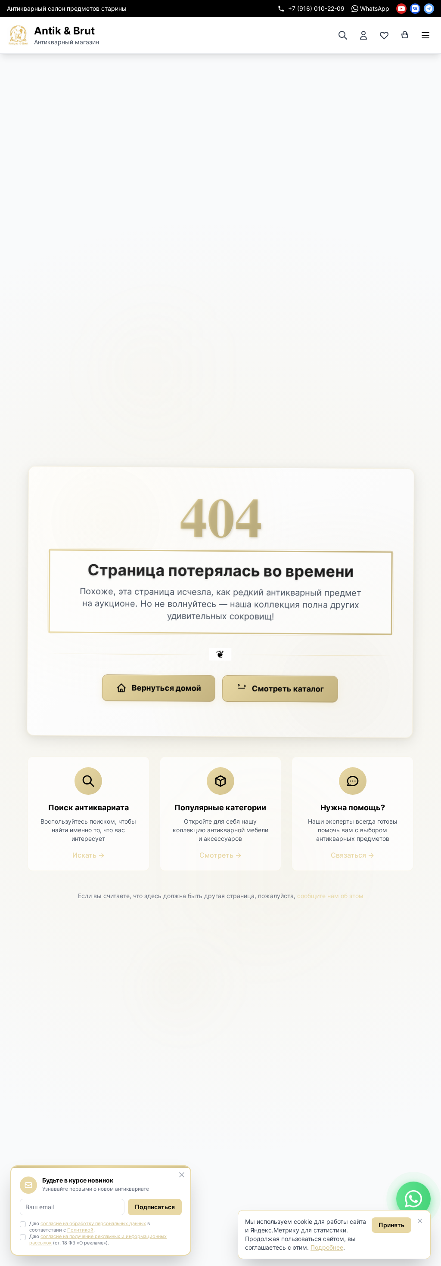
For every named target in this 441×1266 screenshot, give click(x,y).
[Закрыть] (419, 1220)
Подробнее (327, 1247)
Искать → (88, 855)
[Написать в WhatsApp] (413, 1200)
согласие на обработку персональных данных (93, 1223)
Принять (391, 1225)
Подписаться (155, 1206)
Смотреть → (220, 855)
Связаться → (352, 855)
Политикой (80, 1230)
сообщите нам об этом (330, 895)
